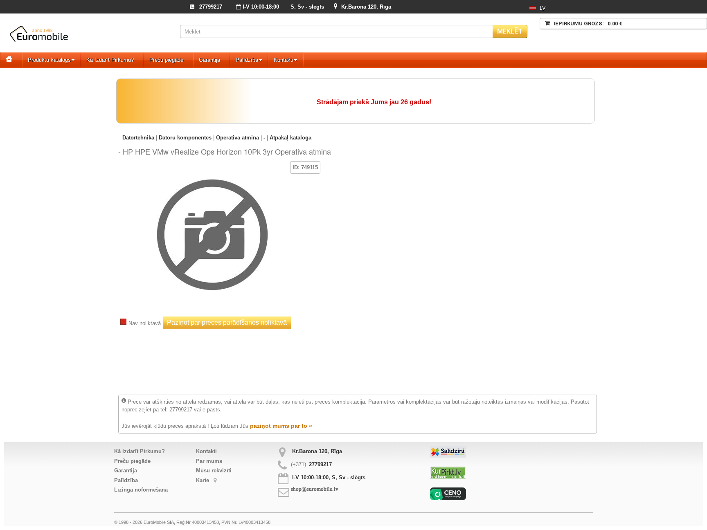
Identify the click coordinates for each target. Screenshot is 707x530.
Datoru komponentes (185, 138)
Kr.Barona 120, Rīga (366, 7)
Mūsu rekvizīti (214, 470)
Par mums (209, 461)
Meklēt (509, 31)
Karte (203, 480)
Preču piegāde (166, 60)
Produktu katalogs (49, 60)
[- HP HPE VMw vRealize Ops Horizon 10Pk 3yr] (212, 173)
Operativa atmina (237, 138)
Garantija (209, 60)
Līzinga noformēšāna (141, 490)
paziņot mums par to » (281, 425)
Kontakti (283, 60)
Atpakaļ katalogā (290, 138)
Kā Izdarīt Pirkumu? (110, 60)
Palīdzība (247, 60)
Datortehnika (138, 138)
